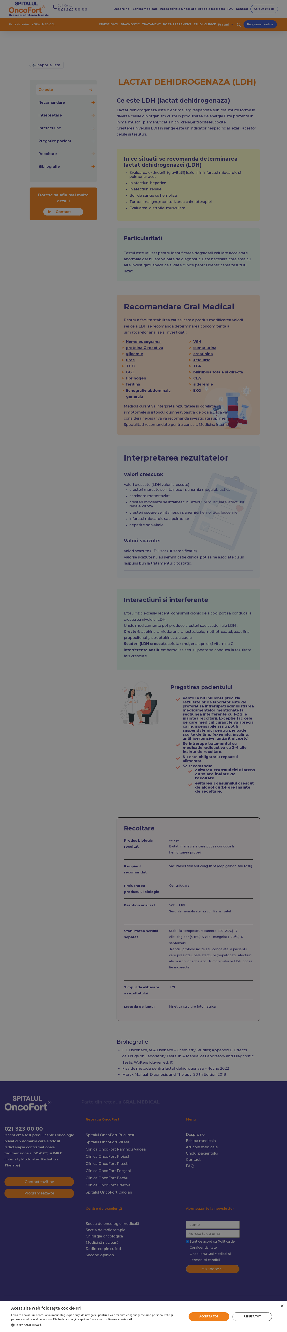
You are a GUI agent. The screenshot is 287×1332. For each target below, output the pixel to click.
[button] (96, 1325)
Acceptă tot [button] (208, 1316)
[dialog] (143, 1316)
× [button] (282, 1306)
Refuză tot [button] (252, 1316)
